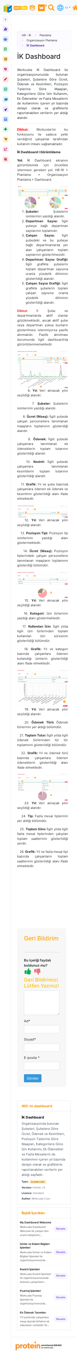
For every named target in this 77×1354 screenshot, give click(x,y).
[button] (41, 983)
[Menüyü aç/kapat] (6, 19)
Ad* (27, 1021)
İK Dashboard (33, 1117)
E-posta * (32, 1057)
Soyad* (30, 1039)
